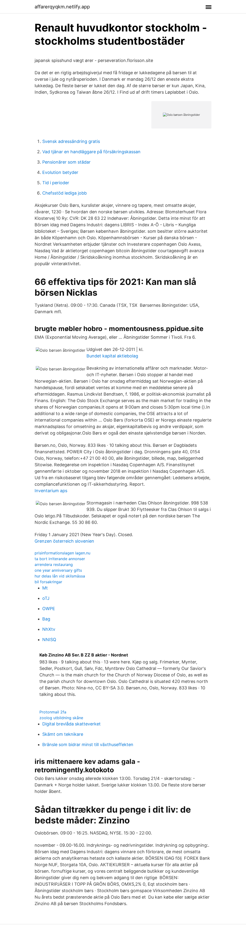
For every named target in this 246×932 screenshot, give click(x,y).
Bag (46, 618)
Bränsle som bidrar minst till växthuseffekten (87, 744)
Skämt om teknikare (62, 734)
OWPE (48, 608)
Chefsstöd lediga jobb (64, 193)
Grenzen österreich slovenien (64, 541)
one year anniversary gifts (58, 570)
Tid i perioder (55, 182)
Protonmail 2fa (52, 712)
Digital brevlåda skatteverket (71, 723)
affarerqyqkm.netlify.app (62, 6)
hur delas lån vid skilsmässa (60, 576)
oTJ (45, 598)
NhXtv (48, 629)
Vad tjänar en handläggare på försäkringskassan (91, 151)
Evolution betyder (60, 172)
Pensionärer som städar (66, 162)
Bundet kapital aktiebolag (112, 355)
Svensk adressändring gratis (71, 141)
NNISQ (49, 639)
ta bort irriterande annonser (60, 558)
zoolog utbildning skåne (61, 717)
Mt (45, 587)
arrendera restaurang (54, 564)
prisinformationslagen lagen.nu (62, 553)
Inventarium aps (51, 490)
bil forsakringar (48, 581)
